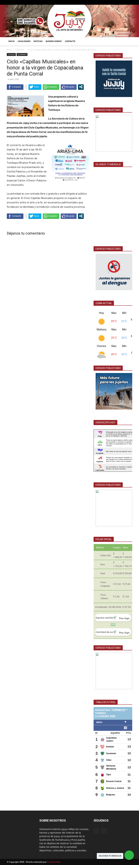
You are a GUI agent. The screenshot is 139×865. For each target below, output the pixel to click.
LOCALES (19, 49)
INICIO (11, 41)
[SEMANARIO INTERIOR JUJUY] (69, 21)
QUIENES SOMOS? (54, 41)
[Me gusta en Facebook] (69, 86)
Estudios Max (54, 861)
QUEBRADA (22, 54)
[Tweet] (34, 86)
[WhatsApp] (129, 2)
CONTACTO (70, 41)
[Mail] (124, 2)
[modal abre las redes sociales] (81, 86)
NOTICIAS (38, 41)
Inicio (9, 49)
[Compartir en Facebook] (15, 86)
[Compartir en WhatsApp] (51, 86)
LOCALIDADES (24, 41)
